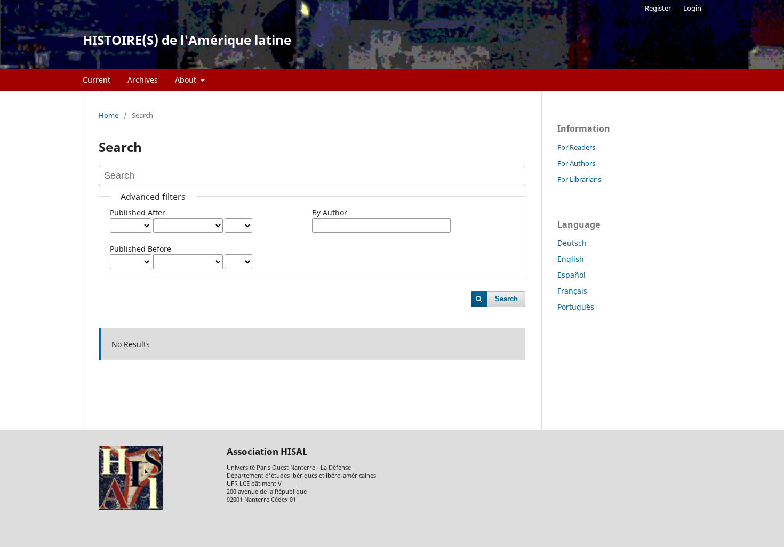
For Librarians (579, 179)
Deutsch (572, 243)
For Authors (576, 163)
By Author (329, 212)
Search (506, 299)
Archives (142, 80)
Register (658, 8)
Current (96, 80)
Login (692, 8)
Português (575, 307)
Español (571, 275)
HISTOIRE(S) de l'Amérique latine (187, 40)
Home (108, 115)
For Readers (576, 147)
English (570, 259)
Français (572, 291)
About (186, 80)
